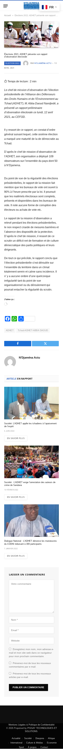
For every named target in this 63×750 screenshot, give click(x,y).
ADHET (10, 330)
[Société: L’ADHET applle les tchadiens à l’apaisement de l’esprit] (31, 403)
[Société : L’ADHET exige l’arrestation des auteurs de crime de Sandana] (31, 462)
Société (28, 738)
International (16, 742)
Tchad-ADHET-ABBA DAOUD (33, 330)
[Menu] (5, 6)
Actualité (16, 738)
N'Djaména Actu (42, 63)
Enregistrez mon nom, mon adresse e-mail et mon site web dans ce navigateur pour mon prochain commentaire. (31, 653)
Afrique (51, 738)
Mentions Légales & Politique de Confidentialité (31, 724)
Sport (21, 747)
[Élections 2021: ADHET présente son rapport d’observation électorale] (31, 34)
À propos (32, 747)
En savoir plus (16, 438)
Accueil (7, 15)
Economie (52, 742)
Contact (44, 747)
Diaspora (39, 738)
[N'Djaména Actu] (31, 6)
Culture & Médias (34, 742)
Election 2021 (12, 63)
